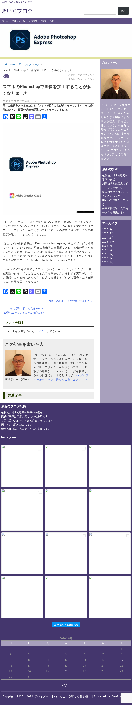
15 (121, 660)
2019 (105, 250)
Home (11, 64)
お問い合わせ (47, 21)
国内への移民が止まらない (16, 424)
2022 (105, 245)
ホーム (5, 21)
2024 (105, 237)
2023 (105, 241)
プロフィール (18, 21)
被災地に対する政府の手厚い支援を (21, 412)
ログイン (40, 331)
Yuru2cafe (118, 696)
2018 (105, 254)
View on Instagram (67, 624)
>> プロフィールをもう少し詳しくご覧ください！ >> (115, 154)
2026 (105, 229)
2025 (105, 233)
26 (66, 671)
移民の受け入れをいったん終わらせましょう (27, 420)
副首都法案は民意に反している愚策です (24, 416)
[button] (22, 466)
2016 (105, 258)
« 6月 (65, 685)
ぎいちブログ (42, 696)
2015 (105, 262)
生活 (37, 64)
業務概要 (32, 21)
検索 (123, 10)
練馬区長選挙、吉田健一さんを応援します (25, 428)
